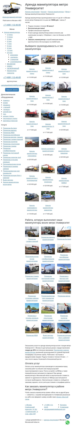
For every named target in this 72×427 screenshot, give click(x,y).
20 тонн (9, 53)
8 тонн (9, 46)
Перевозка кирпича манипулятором (48, 238)
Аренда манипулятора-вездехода (48, 179)
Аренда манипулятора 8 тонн (64, 98)
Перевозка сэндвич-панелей (13, 139)
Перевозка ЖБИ (8, 133)
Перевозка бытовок (10, 128)
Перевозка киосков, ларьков (13, 137)
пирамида (6, 105)
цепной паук (7, 112)
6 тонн (9, 41)
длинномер (14, 55)
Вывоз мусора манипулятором (48, 336)
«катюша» (6, 109)
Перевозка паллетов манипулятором (64, 318)
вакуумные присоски (10, 121)
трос (4, 114)
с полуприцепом (15, 62)
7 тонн (9, 44)
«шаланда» (14, 57)
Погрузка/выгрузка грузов (12, 164)
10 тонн (9, 50)
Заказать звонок (12, 90)
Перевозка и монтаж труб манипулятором (64, 278)
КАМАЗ (9, 66)
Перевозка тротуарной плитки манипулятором (47, 278)
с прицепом (14, 59)
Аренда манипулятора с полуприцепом (32, 178)
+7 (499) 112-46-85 (12, 24)
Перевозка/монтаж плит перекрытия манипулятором (48, 298)
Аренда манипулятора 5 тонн (64, 71)
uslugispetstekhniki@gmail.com (13, 85)
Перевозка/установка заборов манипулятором (32, 298)
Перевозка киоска (64, 296)
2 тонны (10, 35)
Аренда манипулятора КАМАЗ (64, 180)
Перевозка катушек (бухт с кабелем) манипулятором (64, 337)
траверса (6, 100)
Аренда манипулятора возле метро (11, 183)
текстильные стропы (10, 118)
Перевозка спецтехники (11, 144)
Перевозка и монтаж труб (12, 157)
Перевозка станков (9, 146)
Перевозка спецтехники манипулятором (48, 318)
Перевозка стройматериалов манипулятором (48, 258)
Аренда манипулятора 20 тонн (64, 123)
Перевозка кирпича (9, 130)
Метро (67, 12)
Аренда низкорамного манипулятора (32, 207)
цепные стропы (8, 116)
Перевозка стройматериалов (9, 149)
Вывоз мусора (8, 180)
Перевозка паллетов (10, 142)
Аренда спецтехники (32, 12)
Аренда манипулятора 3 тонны (48, 70)
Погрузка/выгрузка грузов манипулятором (32, 258)
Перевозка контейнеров (11, 135)
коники (5, 103)
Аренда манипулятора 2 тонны (32, 71)
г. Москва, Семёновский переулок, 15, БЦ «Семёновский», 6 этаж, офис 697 (31, 409)
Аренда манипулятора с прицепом (64, 151)
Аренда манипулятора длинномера (32, 153)
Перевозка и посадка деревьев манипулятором (32, 318)
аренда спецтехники (51, 420)
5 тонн (9, 39)
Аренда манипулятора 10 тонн (48, 126)
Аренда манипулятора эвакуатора (48, 207)
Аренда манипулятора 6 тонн (32, 98)
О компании (64, 407)
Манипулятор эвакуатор (11, 72)
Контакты (63, 405)
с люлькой (6, 107)
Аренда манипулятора (12, 17)
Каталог (43, 12)
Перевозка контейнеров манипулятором (64, 257)
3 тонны (10, 37)
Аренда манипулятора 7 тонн (48, 97)
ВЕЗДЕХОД (11, 64)
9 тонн (9, 48)
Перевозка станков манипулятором (32, 277)
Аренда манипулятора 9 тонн (32, 123)
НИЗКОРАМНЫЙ (13, 68)
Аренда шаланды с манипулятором (48, 150)
